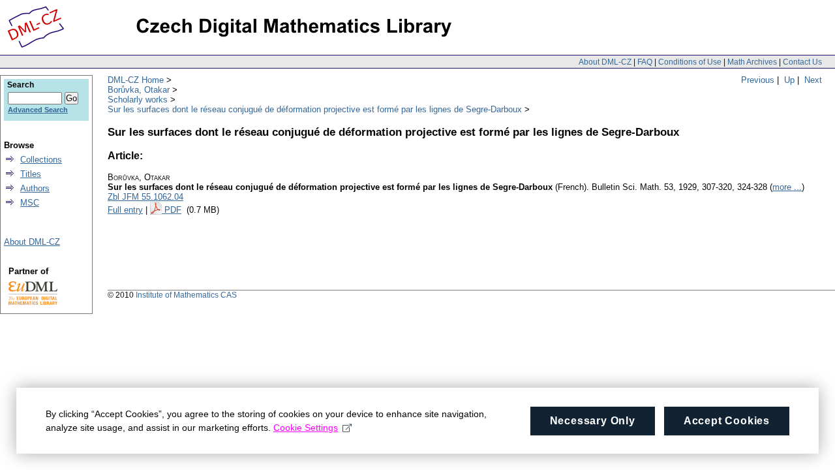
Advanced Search (38, 110)
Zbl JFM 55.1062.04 (145, 197)
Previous (757, 80)
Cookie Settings (305, 427)
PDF (172, 210)
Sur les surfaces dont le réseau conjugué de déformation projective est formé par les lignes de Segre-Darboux (315, 109)
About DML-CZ (605, 62)
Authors (35, 188)
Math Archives (752, 62)
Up (789, 80)
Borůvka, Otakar (139, 90)
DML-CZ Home (136, 80)
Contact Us (802, 62)
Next (813, 80)
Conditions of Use (689, 62)
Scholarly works (138, 99)
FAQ (644, 62)
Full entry (125, 210)
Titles (30, 174)
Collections (41, 159)
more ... (787, 187)
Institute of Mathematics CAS (186, 295)
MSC (29, 203)
